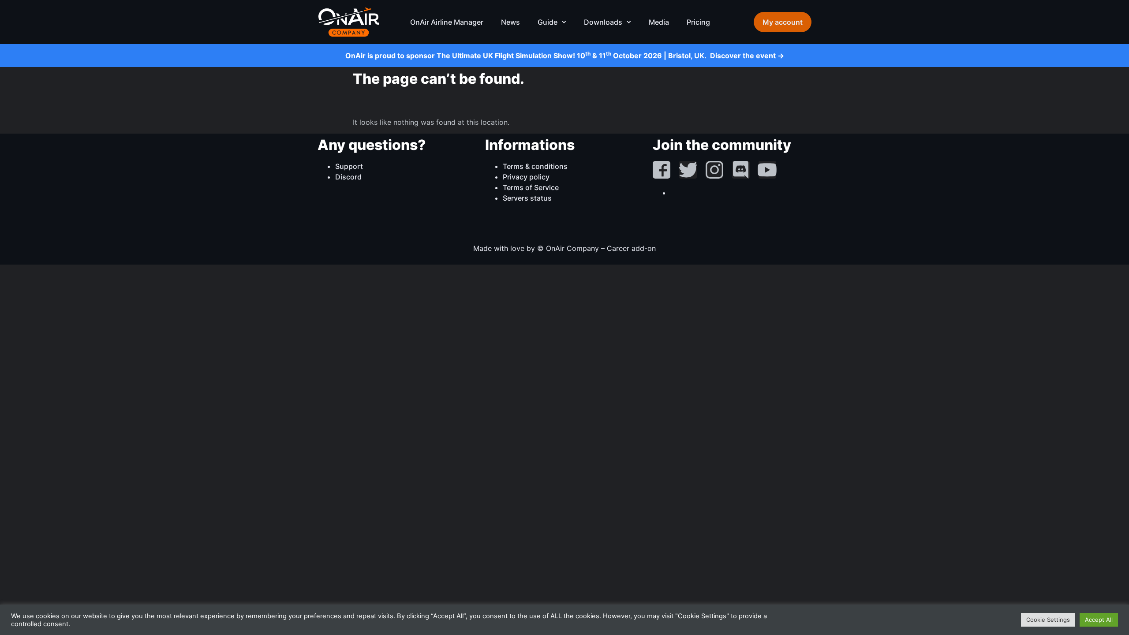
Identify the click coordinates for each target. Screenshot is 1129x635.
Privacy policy (526, 176)
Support (349, 166)
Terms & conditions (535, 166)
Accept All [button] (1099, 619)
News (510, 22)
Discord (348, 176)
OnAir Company (348, 22)
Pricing (698, 22)
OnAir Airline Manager (446, 22)
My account (783, 22)
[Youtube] (767, 170)
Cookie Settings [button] (1048, 619)
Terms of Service (531, 187)
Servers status (527, 198)
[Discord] (741, 170)
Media (659, 22)
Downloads (603, 22)
